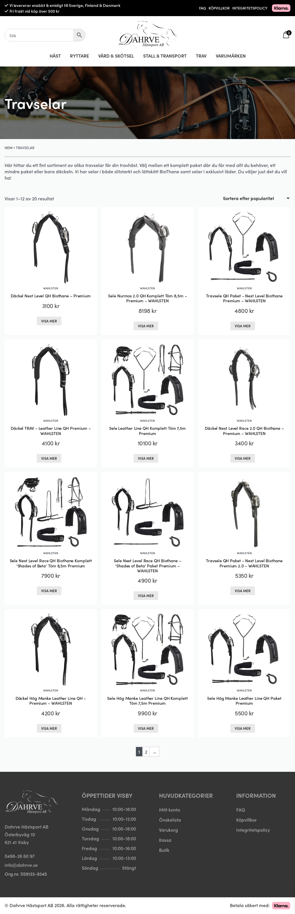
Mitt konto (169, 809)
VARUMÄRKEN (231, 55)
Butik (164, 850)
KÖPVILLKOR (219, 8)
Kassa (165, 840)
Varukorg (168, 829)
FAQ (202, 8)
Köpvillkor (246, 819)
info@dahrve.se (21, 865)
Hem (8, 147)
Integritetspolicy (253, 829)
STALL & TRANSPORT (165, 55)
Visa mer (49, 320)
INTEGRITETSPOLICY (249, 8)
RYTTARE (79, 55)
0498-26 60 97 (20, 856)
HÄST (55, 55)
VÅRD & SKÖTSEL (116, 55)
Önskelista (170, 819)
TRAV (201, 55)
